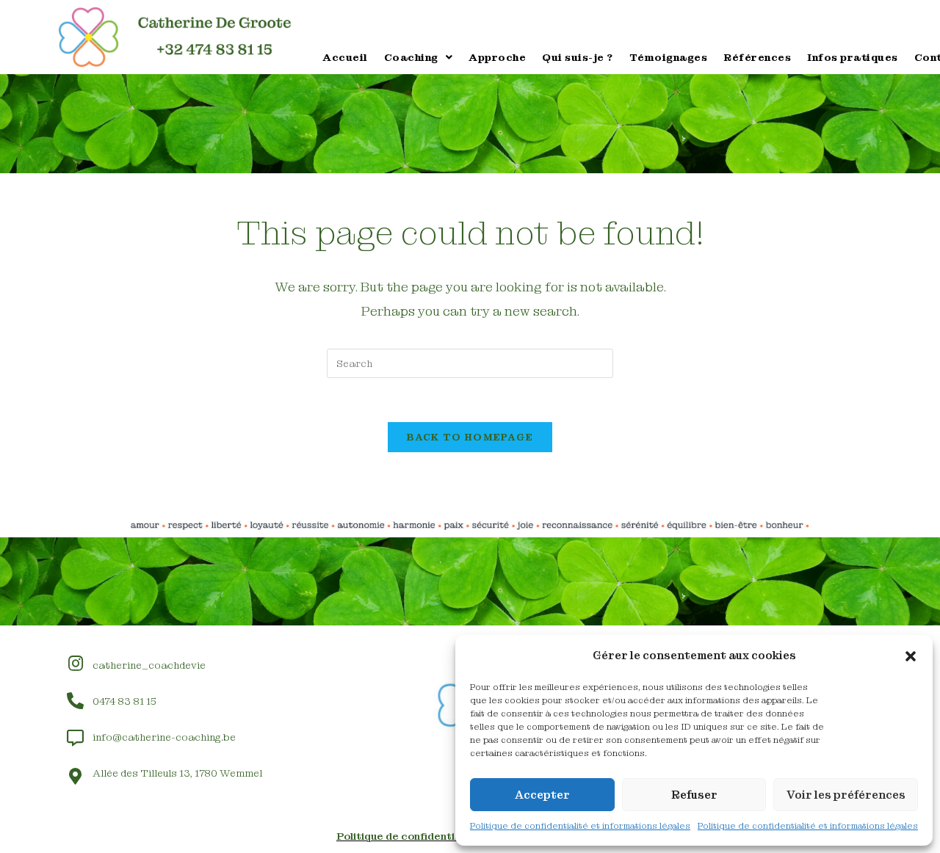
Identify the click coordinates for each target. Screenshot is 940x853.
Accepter (542, 795)
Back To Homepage (470, 437)
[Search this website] (470, 362)
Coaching (411, 57)
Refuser (694, 795)
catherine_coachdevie (149, 665)
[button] (910, 656)
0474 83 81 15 (124, 701)
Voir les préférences (846, 795)
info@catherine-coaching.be (164, 737)
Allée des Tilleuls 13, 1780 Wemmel (177, 773)
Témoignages (668, 57)
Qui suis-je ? (577, 57)
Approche (497, 57)
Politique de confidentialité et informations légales (580, 826)
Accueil (345, 57)
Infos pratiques (852, 57)
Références (757, 57)
